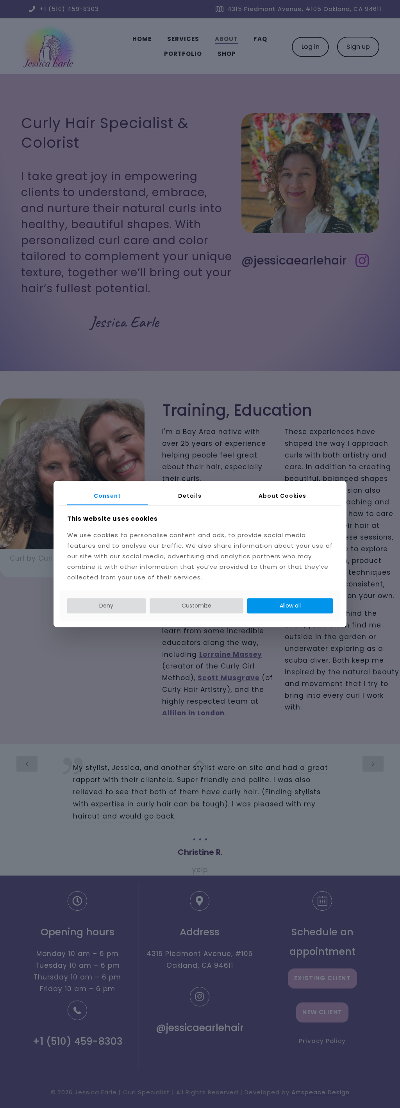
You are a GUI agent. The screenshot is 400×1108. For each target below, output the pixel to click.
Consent (107, 496)
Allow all (290, 605)
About (282, 496)
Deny (106, 605)
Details (190, 496)
